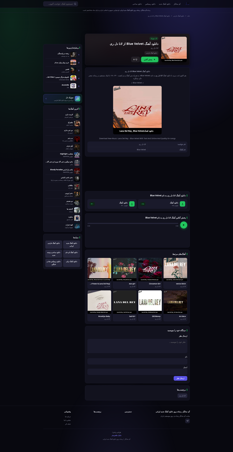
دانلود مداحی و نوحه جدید (53, 253)
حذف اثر (68, 424)
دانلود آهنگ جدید (164, 4)
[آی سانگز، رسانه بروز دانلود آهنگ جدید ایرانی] (187, 4)
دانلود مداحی (137, 4)
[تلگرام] (187, 421)
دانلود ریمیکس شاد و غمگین (54, 262)
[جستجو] (75, 4)
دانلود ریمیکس (150, 4)
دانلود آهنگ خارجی (178, 16)
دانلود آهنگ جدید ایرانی (71, 244)
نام (186, 356)
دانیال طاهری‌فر (116, 435)
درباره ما (68, 416)
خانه (188, 16)
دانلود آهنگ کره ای (71, 252)
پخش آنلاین (148, 59)
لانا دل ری (182, 396)
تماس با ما (67, 420)
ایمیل (185, 367)
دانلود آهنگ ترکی (71, 261)
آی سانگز (177, 4)
